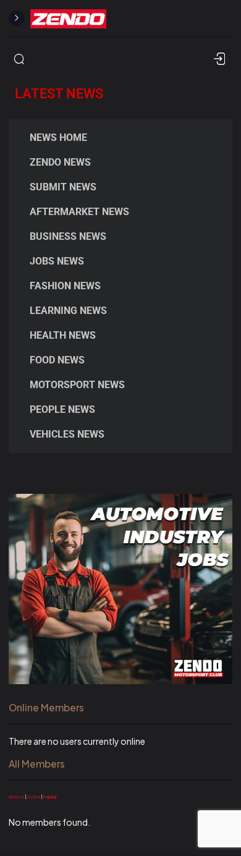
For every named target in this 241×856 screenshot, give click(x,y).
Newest (16, 797)
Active (33, 797)
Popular (50, 797)
